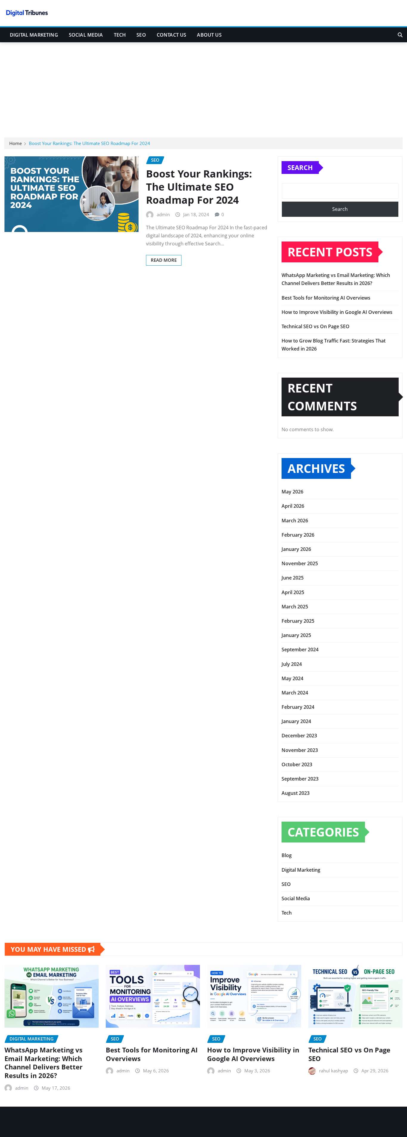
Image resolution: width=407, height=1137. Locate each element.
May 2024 (292, 678)
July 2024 (292, 664)
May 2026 (292, 491)
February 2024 (298, 707)
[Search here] (400, 35)
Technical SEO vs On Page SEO (315, 326)
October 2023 (297, 764)
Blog (287, 855)
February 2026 (298, 535)
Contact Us (172, 35)
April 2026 (293, 506)
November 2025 (300, 563)
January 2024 (296, 721)
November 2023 (300, 750)
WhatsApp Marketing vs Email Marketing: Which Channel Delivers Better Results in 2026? (43, 1062)
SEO (141, 35)
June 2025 (293, 577)
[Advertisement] (203, 87)
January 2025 (296, 635)
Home (15, 143)
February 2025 (298, 621)
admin (163, 214)
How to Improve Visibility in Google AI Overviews (337, 312)
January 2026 (296, 549)
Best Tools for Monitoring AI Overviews (326, 298)
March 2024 (295, 692)
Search (300, 167)
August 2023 (296, 793)
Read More (164, 260)
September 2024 (300, 649)
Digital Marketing (34, 35)
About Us (209, 35)
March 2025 (295, 606)
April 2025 (293, 592)
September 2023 (300, 778)
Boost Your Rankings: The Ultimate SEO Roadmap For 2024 (89, 143)
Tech (120, 35)
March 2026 (295, 520)
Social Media (86, 35)
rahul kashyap (333, 1071)
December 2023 (299, 735)
